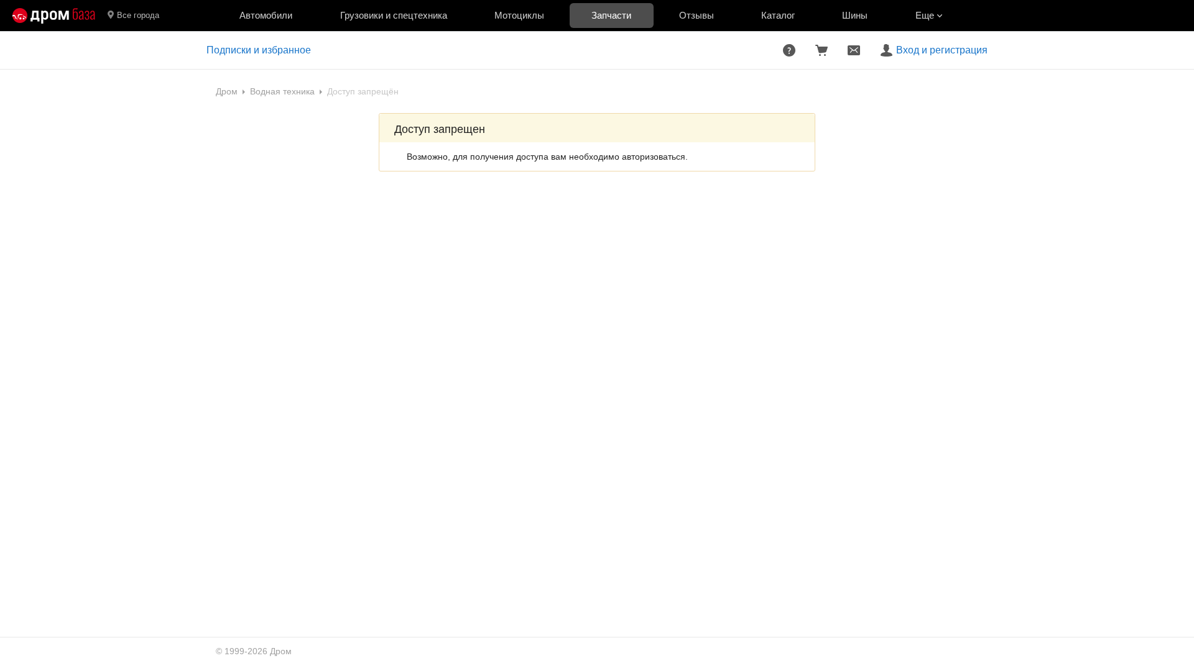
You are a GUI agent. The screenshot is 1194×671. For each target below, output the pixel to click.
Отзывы (696, 15)
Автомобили (265, 15)
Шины (855, 15)
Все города (138, 15)
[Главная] (53, 15)
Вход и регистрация (942, 50)
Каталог (778, 15)
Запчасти (611, 15)
